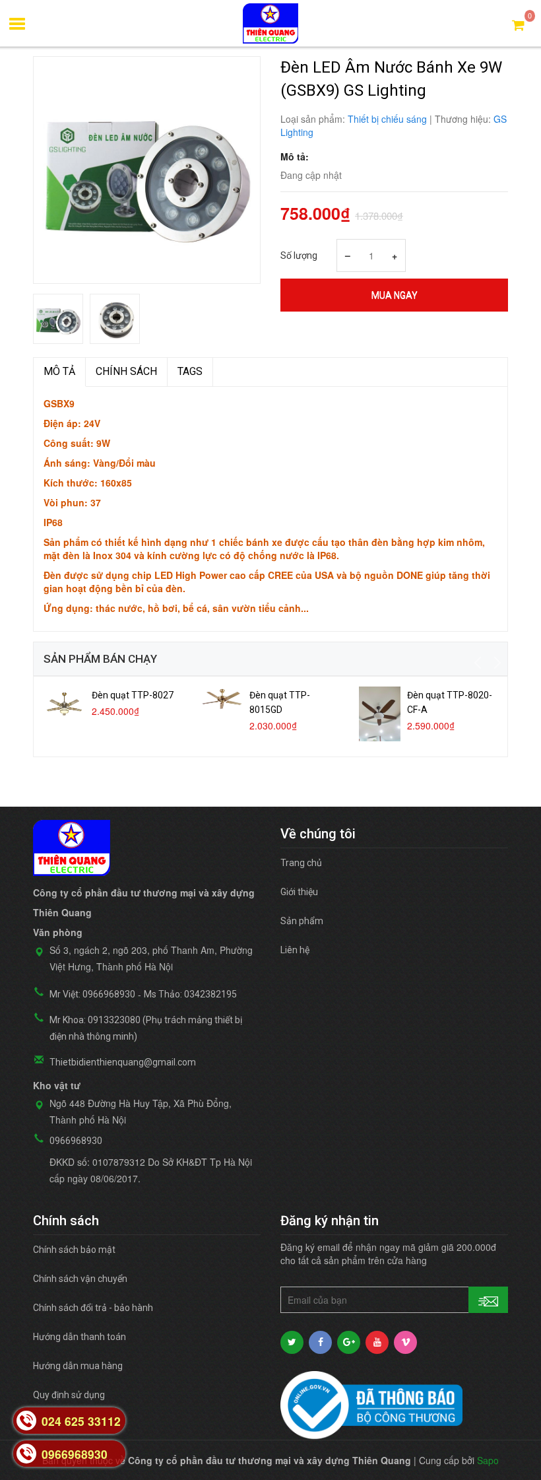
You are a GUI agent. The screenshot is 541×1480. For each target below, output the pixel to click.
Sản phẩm (301, 921)
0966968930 (75, 1140)
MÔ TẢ (59, 371)
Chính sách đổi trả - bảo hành (93, 1307)
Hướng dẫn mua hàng (78, 1366)
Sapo (488, 1460)
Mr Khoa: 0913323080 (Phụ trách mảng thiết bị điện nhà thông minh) (145, 1028)
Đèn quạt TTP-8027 (133, 695)
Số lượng (298, 255)
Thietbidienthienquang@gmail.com (122, 1062)
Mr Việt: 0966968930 (92, 994)
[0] (518, 24)
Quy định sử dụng (69, 1395)
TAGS (190, 371)
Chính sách (126, 371)
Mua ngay (394, 295)
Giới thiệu (299, 892)
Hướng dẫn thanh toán (79, 1336)
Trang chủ (301, 863)
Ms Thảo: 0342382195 (190, 994)
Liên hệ (294, 950)
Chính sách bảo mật (74, 1249)
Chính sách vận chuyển (80, 1278)
